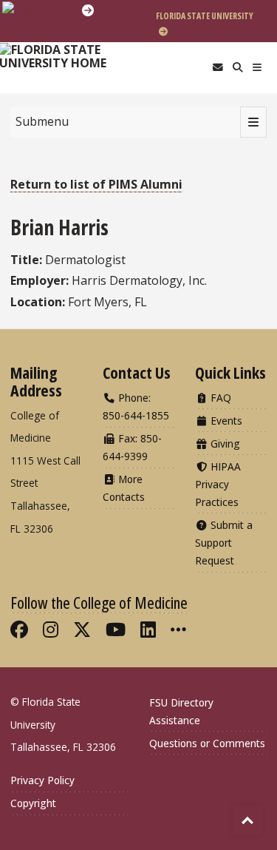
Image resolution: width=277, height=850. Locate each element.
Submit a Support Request (224, 542)
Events (225, 421)
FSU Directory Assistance (181, 711)
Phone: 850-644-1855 (136, 406)
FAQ (219, 398)
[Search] (237, 68)
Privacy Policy (42, 780)
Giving (224, 443)
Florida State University (204, 16)
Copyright (33, 803)
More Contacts (124, 488)
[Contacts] (218, 68)
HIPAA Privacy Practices (218, 484)
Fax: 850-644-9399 (132, 447)
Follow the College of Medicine (99, 602)
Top (247, 820)
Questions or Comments (207, 743)
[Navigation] (257, 68)
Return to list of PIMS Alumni (96, 184)
